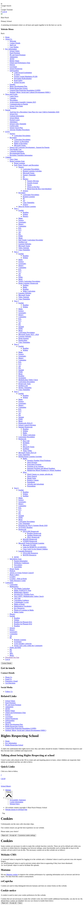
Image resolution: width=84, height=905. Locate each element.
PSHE (20, 236)
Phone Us (8, 677)
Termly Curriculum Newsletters (29, 281)
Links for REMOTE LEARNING (34, 547)
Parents (7, 110)
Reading (26, 212)
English (21, 210)
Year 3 (16, 301)
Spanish (21, 327)
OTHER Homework (30, 541)
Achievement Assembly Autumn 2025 (23, 102)
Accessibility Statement (18, 800)
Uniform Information (17, 116)
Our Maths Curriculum (22, 588)
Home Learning (19, 163)
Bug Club (26, 441)
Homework (22, 439)
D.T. (20, 230)
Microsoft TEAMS (29, 545)
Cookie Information (16, 802)
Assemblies (18, 567)
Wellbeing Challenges (21, 563)
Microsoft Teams (20, 145)
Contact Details (15, 43)
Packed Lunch (15, 120)
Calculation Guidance (21, 600)
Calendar (13, 98)
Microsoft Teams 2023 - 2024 (28, 334)
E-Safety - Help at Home (18, 579)
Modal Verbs (31, 478)
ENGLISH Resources (30, 553)
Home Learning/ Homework (28, 283)
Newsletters (14, 100)
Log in (4, 12)
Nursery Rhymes (33, 181)
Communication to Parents (19, 104)
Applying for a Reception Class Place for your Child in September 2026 (34, 112)
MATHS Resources (29, 555)
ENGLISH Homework (31, 531)
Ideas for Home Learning (27, 206)
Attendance (14, 122)
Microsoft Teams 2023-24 (27, 453)
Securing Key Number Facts (24, 594)
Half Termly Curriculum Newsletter (30, 240)
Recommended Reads (17, 153)
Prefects (12, 571)
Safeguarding (14, 71)
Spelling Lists (23, 386)
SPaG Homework (33, 537)
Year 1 (16, 208)
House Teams (14, 569)
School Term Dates (16, 106)
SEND (12, 59)
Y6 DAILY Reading (25, 527)
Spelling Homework (34, 535)
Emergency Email (11, 681)
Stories (29, 185)
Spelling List (22, 242)
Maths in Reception (20, 143)
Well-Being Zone (16, 559)
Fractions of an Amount (35, 466)
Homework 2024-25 (25, 423)
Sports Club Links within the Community (28, 646)
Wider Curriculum (29, 291)
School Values (14, 51)
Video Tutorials (23, 248)
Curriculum (9, 582)
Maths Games (19, 612)
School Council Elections (27, 425)
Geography (22, 222)
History (21, 224)
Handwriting (22, 340)
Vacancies (13, 108)
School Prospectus (16, 69)
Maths (20, 218)
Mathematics (14, 586)
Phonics (25, 179)
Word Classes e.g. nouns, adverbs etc (40, 474)
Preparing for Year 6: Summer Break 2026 (32, 525)
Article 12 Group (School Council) (22, 573)
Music (20, 238)
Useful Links (14, 126)
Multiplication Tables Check (28, 380)
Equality (12, 84)
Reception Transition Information (21, 155)
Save (20, 903)
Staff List (13, 45)
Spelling (25, 285)
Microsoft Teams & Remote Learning (31, 543)
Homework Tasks (24, 384)
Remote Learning (29, 197)
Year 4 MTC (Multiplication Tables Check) (29, 596)
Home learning (23, 338)
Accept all (13, 835)
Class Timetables (28, 202)
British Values (14, 61)
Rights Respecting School (18, 88)
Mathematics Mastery (21, 592)
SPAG (25, 445)
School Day (14, 114)
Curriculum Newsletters (22, 136)
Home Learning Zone (17, 161)
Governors (13, 67)
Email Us (8, 679)
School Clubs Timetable (18, 124)
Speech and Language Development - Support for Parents (29, 147)
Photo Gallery (14, 575)
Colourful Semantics (17, 151)
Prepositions (31, 486)
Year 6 (16, 488)
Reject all (5, 835)
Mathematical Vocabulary (23, 606)
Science (25, 191)
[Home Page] (2, 14)
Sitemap (8, 790)
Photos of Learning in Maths (24, 610)
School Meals (14, 118)
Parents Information (21, 561)
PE (24, 177)
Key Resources (19, 608)
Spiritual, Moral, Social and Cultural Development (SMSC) (30, 92)
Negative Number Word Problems (39, 460)
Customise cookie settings (26, 835)
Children (8, 157)
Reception (13, 137)
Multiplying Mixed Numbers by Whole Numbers (44, 470)
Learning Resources (25, 551)
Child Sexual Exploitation (23, 73)
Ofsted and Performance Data (20, 63)
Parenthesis (31, 482)
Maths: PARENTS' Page (22, 590)
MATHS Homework (30, 539)
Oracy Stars (14, 159)
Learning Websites (24, 244)
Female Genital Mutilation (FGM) (25, 76)
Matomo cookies (12, 874)
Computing (22, 226)
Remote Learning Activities (32, 171)
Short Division (32, 462)
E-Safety (17, 74)
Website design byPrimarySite (16, 809)
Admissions (14, 57)
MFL (11, 653)
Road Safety (18, 80)
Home (7, 37)
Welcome (13, 41)
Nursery (12, 134)
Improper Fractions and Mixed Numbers (41, 468)
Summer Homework (25, 427)
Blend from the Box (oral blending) (39, 189)
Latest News (14, 96)
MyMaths (26, 443)
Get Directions (10, 683)
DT (11, 651)
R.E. (20, 228)
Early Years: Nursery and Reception (26, 165)
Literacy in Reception (21, 141)
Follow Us (9, 691)
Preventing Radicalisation (23, 78)
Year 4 (16, 344)
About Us (8, 39)
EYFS (7, 132)
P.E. (19, 234)
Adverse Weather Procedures (20, 130)
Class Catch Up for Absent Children (35, 549)
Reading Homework (34, 533)
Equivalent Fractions (34, 464)
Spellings (26, 449)
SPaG (25, 472)
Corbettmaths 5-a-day (21, 602)
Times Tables (27, 451)
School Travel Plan (16, 128)
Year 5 (16, 391)
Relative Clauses (33, 480)
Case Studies (14, 47)
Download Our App (12, 657)
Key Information (11, 49)
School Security (19, 82)
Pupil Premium (15, 53)
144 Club (17, 598)
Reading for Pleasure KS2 (23, 624)
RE (11, 649)
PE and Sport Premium (17, 55)
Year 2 (16, 252)
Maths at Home (19, 604)
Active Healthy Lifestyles (23, 644)
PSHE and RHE (15, 647)
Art (24, 201)
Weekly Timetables (25, 388)
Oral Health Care (15, 149)
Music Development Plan (18, 86)
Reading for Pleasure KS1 (23, 622)
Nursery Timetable (29, 175)
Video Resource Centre (18, 581)
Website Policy (15, 804)
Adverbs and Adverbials (35, 484)
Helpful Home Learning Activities (30, 456)
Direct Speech (32, 476)
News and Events (11, 94)
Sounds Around (32, 183)
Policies (12, 65)
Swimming (22, 378)
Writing (25, 214)
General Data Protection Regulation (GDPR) (25, 90)
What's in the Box (33, 187)
